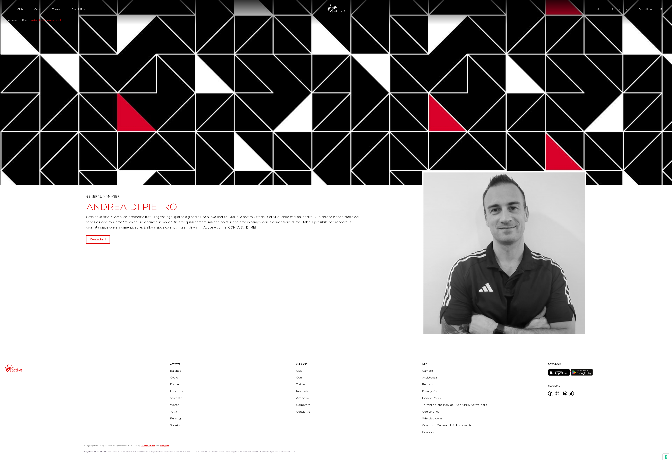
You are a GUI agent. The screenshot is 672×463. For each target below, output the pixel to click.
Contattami (645, 9)
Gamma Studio (148, 446)
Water (174, 404)
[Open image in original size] (336, 9)
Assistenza (429, 377)
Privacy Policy (431, 391)
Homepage (11, 20)
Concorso (429, 432)
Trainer (56, 9)
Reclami (427, 384)
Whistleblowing (432, 418)
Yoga (173, 411)
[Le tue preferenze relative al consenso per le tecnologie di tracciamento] (666, 457)
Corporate (303, 404)
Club (20, 9)
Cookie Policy (431, 398)
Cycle (174, 377)
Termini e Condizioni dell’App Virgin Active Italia (454, 404)
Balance (175, 370)
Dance (174, 384)
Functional (177, 391)
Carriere (427, 370)
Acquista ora (619, 9)
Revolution (78, 9)
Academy (302, 398)
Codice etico (431, 411)
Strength (176, 398)
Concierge (303, 411)
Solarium (176, 425)
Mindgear (164, 446)
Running (175, 418)
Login (596, 9)
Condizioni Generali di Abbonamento (447, 425)
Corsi (37, 9)
